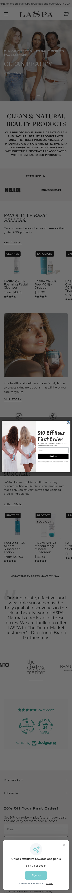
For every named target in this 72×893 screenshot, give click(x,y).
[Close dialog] (68, 423)
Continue (53, 456)
